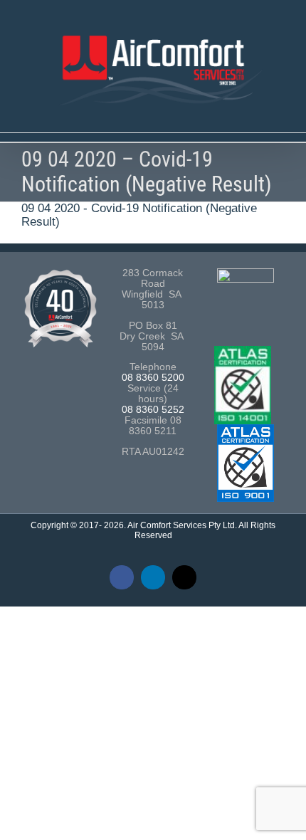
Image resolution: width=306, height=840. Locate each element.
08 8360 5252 (153, 409)
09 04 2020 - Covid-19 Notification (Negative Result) (139, 215)
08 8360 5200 (153, 377)
